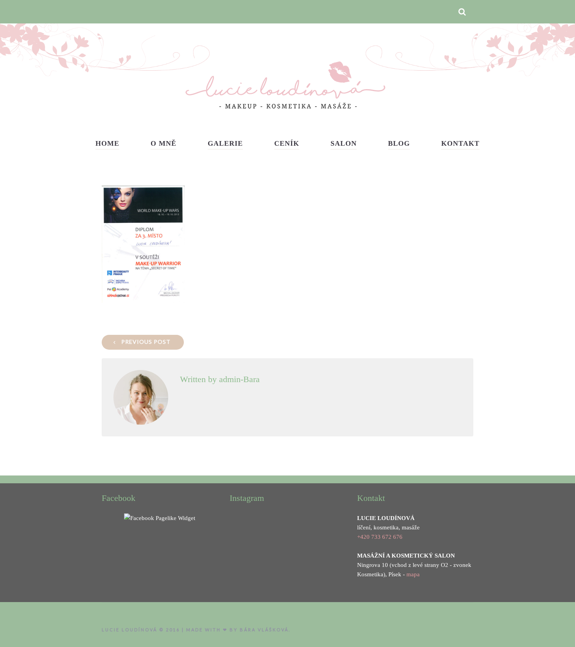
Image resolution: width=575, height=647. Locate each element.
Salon (344, 143)
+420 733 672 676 (379, 537)
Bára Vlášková (264, 629)
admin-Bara (239, 379)
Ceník (286, 143)
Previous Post (146, 341)
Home (107, 143)
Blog (399, 143)
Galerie (225, 143)
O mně (163, 143)
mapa (413, 574)
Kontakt (460, 143)
